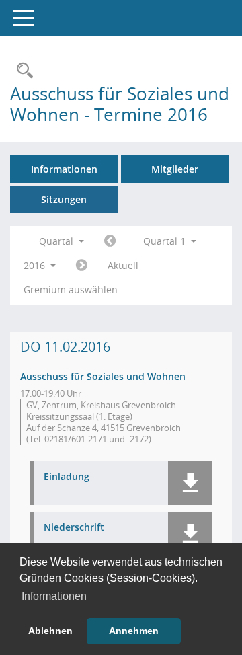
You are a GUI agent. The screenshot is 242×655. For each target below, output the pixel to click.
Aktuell (123, 265)
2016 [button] (36, 265)
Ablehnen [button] (50, 630)
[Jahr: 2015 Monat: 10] (110, 241)
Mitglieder (174, 169)
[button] (190, 483)
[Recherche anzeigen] (21, 71)
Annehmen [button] (134, 630)
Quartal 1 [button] (165, 241)
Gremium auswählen (71, 289)
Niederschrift (74, 527)
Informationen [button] (54, 596)
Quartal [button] (57, 241)
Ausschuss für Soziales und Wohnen (103, 376)
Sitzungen (64, 199)
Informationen (64, 169)
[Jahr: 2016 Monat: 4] (81, 266)
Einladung (66, 477)
